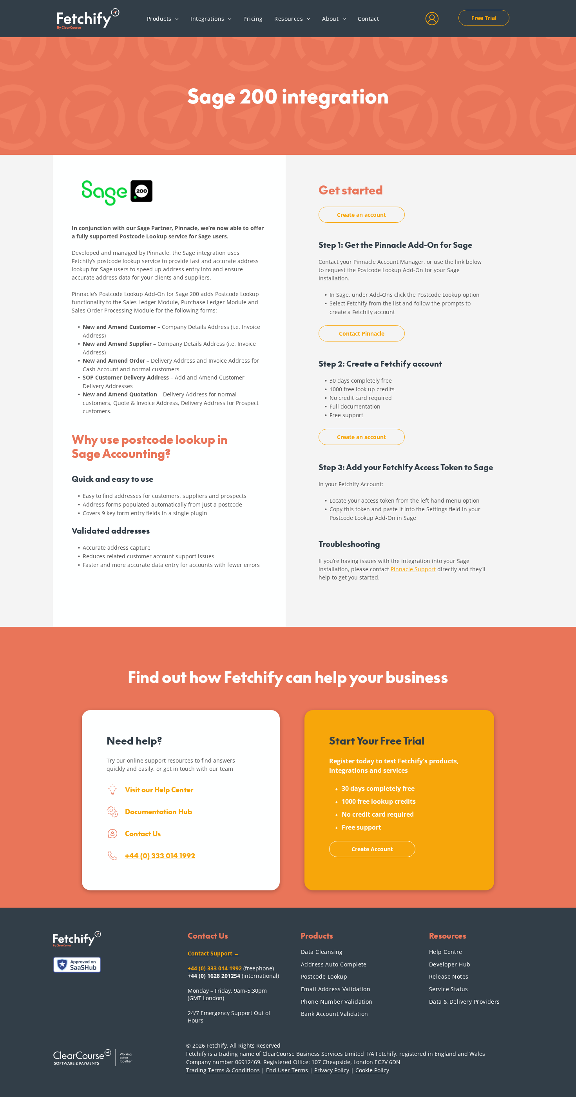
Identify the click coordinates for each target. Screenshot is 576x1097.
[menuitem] (163, 18)
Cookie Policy (372, 1070)
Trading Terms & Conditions (223, 1070)
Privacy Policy (331, 1070)
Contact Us (143, 833)
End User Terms (287, 1070)
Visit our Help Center (159, 789)
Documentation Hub (158, 811)
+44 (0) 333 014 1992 (160, 855)
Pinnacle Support (413, 569)
